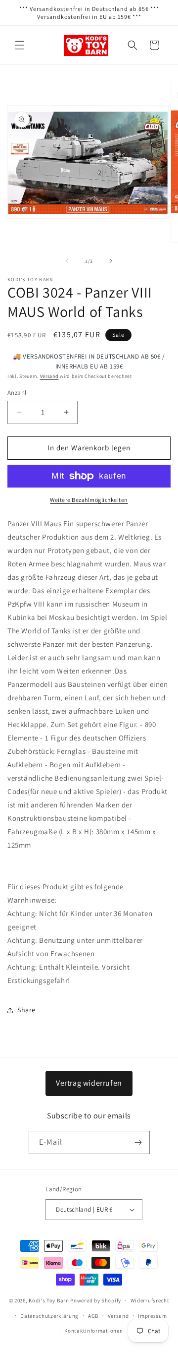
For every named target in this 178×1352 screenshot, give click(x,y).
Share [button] (26, 1009)
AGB (93, 1315)
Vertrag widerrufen (89, 1083)
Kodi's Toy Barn (49, 1300)
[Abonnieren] (138, 1142)
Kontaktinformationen (93, 1330)
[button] (20, 45)
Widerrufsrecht (150, 1300)
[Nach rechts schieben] (111, 261)
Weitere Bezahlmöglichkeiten (89, 499)
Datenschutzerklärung (49, 1315)
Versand (49, 376)
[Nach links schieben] (67, 261)
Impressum (152, 1315)
